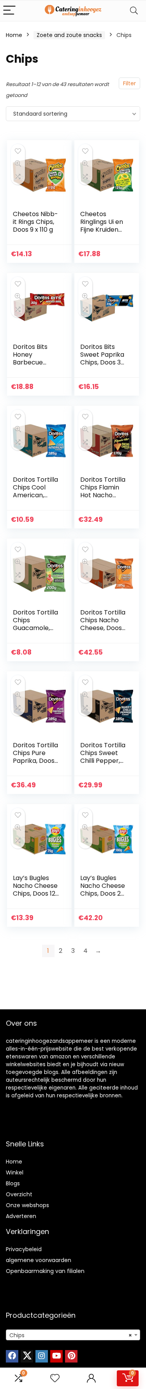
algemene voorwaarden (38, 1260)
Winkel (14, 1172)
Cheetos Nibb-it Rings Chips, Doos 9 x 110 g (35, 221)
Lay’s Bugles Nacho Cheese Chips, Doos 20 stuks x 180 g (102, 889)
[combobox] (73, 1334)
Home (14, 35)
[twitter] (27, 1356)
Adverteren (21, 1216)
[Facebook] (12, 1356)
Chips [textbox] (70, 1335)
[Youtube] (56, 1356)
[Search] (134, 10)
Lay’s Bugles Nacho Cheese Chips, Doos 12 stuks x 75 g (35, 889)
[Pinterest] (71, 1356)
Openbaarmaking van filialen (45, 1271)
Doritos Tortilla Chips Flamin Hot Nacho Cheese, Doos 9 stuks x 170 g (103, 495)
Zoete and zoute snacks (69, 35)
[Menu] (9, 10)
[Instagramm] (41, 1356)
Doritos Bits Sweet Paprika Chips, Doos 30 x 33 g (102, 358)
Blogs (13, 1183)
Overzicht (19, 1194)
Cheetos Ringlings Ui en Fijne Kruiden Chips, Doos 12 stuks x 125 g (101, 229)
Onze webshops (27, 1205)
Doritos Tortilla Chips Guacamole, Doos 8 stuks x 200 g (35, 628)
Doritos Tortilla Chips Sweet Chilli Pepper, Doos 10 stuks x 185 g (102, 761)
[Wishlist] (55, 1378)
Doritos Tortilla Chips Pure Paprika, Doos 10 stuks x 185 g (35, 757)
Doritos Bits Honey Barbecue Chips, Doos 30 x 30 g (35, 362)
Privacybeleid (24, 1249)
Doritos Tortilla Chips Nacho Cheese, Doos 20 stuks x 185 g (103, 624)
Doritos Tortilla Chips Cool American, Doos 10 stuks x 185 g (35, 495)
